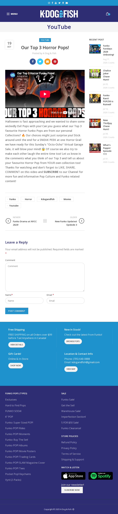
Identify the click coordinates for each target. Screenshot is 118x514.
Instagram (49, 3)
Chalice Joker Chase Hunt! (107, 75)
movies (67, 199)
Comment (10, 260)
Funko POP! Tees (15, 468)
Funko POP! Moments (17, 434)
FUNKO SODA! (13, 411)
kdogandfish (48, 199)
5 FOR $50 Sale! (70, 422)
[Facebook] (33, 62)
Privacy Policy (69, 448)
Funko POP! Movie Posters (20, 451)
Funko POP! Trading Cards (20, 457)
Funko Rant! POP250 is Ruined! (108, 100)
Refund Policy (69, 442)
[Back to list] (45, 221)
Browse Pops (73, 341)
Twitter (59, 3)
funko (12, 199)
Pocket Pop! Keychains (18, 474)
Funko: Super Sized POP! (19, 422)
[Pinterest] (55, 62)
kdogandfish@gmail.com (86, 362)
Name (9, 295)
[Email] (47, 62)
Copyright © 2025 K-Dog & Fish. (58, 509)
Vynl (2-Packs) (13, 480)
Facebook (52, 3)
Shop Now (15, 365)
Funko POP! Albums (16, 445)
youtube (13, 205)
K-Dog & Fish (49, 53)
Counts (111, 62)
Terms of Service (71, 453)
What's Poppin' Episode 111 (107, 149)
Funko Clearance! (71, 428)
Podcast (63, 3)
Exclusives (11, 399)
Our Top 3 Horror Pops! (45, 47)
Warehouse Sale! (71, 411)
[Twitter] (40, 62)
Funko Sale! (67, 399)
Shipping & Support (72, 459)
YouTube (56, 3)
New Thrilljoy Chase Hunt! (107, 125)
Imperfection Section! (73, 416)
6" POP (9, 416)
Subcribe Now (72, 490)
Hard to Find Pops (15, 405)
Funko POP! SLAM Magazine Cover (25, 462)
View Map (71, 369)
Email (67, 3)
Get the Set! (68, 405)
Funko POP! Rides (15, 428)
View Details (16, 344)
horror (28, 199)
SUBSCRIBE (51, 172)
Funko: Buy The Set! (16, 439)
